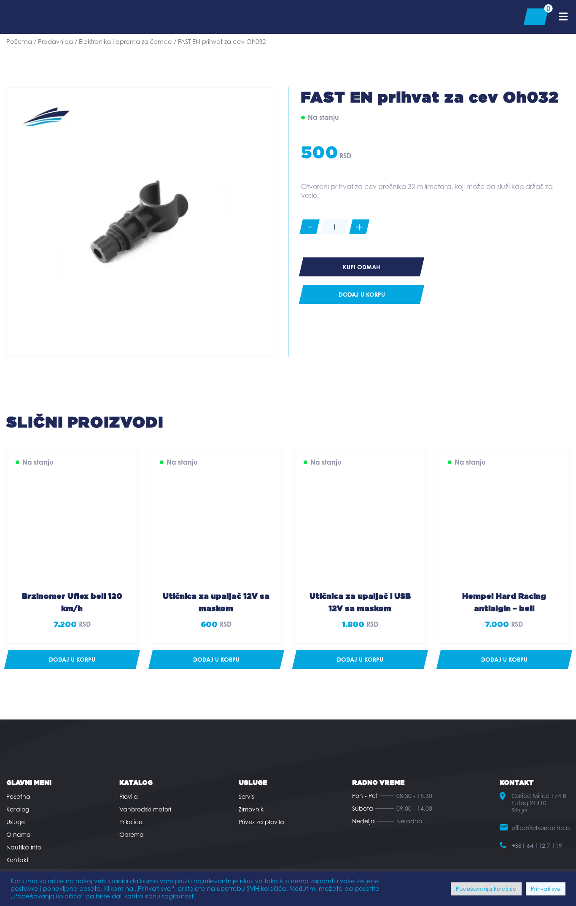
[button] (72, 659)
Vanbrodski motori (145, 809)
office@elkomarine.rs (540, 827)
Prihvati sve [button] (545, 888)
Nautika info (23, 847)
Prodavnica (55, 41)
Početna (19, 41)
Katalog (17, 809)
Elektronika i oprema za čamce (125, 41)
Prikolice (131, 821)
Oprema (131, 834)
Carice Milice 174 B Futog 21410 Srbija (538, 803)
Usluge (15, 821)
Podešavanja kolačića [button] (486, 888)
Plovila (128, 796)
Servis (246, 796)
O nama (18, 834)
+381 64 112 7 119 (536, 845)
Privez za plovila (261, 821)
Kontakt (17, 859)
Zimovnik (251, 809)
